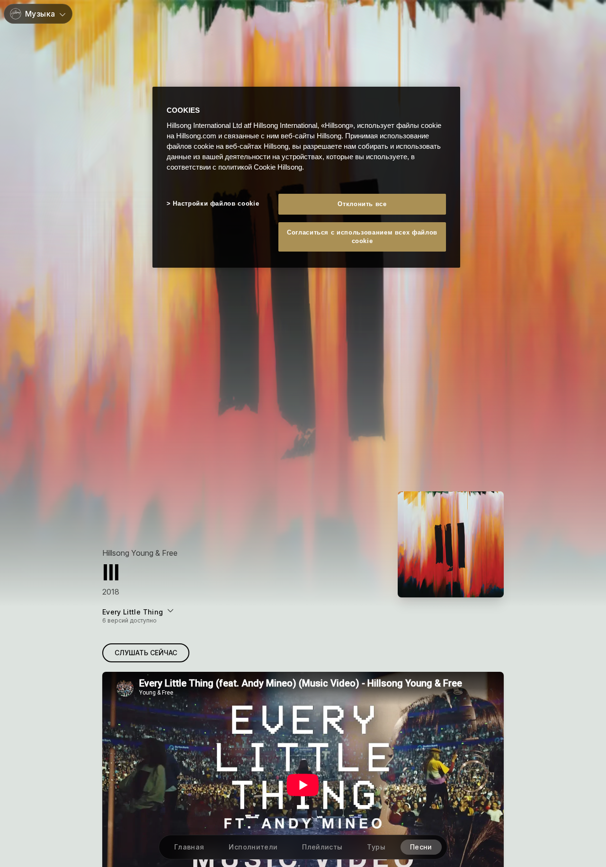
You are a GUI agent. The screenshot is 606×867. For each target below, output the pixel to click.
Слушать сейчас (146, 653)
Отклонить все (362, 204)
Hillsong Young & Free (140, 553)
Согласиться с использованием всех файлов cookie (362, 236)
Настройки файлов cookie (216, 203)
